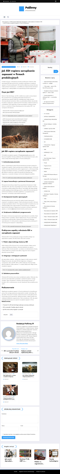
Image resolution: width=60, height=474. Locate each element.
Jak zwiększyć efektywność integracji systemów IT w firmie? (28, 376)
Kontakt (15, 471)
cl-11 (19, 66)
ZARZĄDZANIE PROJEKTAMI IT (50, 225)
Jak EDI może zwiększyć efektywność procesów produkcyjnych (20, 177)
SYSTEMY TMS (47, 191)
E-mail (22, 425)
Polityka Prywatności (40, 471)
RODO (45, 171)
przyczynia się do (24, 155)
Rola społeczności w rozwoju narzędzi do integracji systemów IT (9, 376)
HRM (45, 149)
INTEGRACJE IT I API (48, 152)
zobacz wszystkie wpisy (22, 343)
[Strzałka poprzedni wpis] (2, 351)
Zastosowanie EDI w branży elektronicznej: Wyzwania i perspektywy (15, 120)
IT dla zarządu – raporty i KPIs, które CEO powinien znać (48, 460)
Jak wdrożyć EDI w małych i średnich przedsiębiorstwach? (19, 269)
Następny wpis (24, 348)
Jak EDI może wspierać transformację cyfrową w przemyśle (13, 124)
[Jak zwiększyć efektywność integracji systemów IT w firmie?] (29, 367)
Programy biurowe (47, 165)
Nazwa (3, 425)
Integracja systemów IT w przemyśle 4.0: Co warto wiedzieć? (8, 398)
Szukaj (50, 67)
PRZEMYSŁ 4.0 (47, 168)
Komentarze (4, 414)
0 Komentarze (31, 66)
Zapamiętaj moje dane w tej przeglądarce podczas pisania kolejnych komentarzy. (19, 434)
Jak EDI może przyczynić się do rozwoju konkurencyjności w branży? (15, 119)
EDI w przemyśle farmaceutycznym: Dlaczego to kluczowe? (19, 226)
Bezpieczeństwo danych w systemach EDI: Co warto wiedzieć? (20, 115)
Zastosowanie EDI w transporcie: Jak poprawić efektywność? (13, 110)
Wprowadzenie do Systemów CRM (9, 66)
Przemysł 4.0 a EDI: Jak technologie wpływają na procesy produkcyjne (18, 305)
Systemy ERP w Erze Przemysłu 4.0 (51, 179)
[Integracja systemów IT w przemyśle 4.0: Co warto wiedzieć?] (10, 390)
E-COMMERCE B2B (48, 139)
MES (45, 155)
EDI (44, 142)
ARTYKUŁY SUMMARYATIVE (49, 116)
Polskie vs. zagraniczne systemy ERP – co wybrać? (19, 463)
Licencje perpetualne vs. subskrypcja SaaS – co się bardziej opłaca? (50, 97)
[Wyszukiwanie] (8, 17)
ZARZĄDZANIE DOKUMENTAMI (50, 222)
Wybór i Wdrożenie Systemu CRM (51, 216)
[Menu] (4, 17)
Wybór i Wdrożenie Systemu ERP (50, 219)
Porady (45, 162)
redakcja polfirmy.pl (25, 324)
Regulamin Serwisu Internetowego (26, 471)
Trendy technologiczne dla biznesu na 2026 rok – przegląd (34, 460)
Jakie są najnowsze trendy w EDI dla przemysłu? (11, 112)
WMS (45, 198)
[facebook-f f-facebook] (55, 1)
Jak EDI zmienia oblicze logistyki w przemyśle (13, 309)
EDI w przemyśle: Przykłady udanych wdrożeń (13, 307)
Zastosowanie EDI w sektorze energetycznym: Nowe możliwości (14, 122)
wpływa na (13, 209)
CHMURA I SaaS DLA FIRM (49, 128)
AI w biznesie (46, 113)
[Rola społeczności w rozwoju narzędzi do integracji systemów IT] (10, 367)
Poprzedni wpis (15, 348)
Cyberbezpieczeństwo (48, 136)
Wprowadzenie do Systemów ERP (50, 213)
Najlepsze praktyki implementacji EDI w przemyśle (26, 351)
